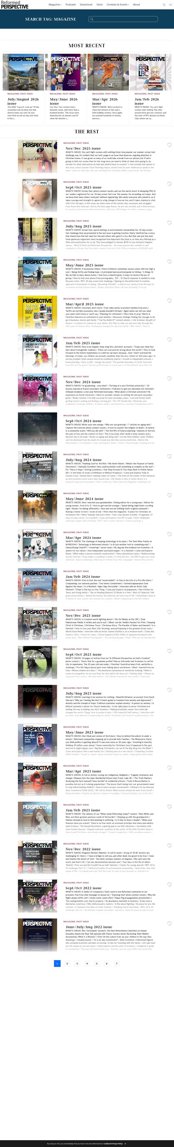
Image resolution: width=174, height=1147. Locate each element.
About (136, 4)
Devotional (86, 4)
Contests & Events (117, 4)
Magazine (54, 4)
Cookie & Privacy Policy (113, 1144)
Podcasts (71, 4)
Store (100, 4)
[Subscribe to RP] (40, 58)
